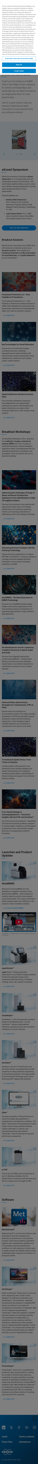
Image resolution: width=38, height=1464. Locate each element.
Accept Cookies (19, 71)
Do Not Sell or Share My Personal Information (19, 58)
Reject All (19, 65)
